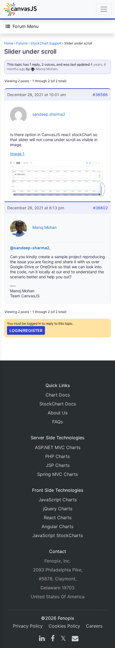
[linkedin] (42, 639)
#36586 (100, 94)
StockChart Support (45, 43)
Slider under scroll (30, 51)
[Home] (20, 9)
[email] (74, 639)
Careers (94, 626)
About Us (58, 413)
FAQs (57, 421)
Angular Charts (57, 526)
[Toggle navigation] (104, 9)
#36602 (100, 207)
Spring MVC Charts (57, 474)
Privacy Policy (28, 626)
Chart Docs (57, 395)
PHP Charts (57, 456)
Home (8, 43)
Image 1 (17, 153)
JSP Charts (58, 465)
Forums (22, 43)
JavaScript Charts (58, 499)
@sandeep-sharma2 (29, 247)
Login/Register (25, 330)
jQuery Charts (57, 508)
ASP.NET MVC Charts (57, 447)
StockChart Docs (57, 404)
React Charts (57, 517)
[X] (63, 639)
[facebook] (53, 639)
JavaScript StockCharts (57, 535)
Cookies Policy (64, 626)
